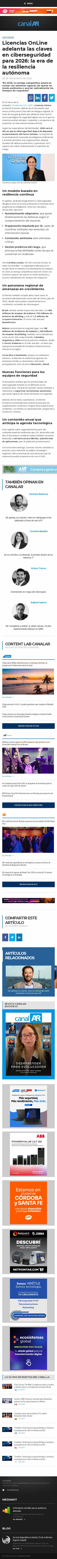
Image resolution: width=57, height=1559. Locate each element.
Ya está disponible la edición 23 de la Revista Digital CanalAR (32, 1539)
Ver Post (16, 1548)
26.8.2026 (21, 1390)
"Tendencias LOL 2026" (22, 105)
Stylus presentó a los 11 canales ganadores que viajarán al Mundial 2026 (27, 705)
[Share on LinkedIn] (38, 98)
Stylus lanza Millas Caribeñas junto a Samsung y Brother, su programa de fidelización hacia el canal (24, 664)
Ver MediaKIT (18, 1519)
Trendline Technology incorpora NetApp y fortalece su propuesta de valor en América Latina (34, 1429)
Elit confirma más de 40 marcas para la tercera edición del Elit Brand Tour (28, 822)
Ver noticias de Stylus (28, 726)
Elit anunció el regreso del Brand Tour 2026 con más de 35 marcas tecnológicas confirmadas (27, 873)
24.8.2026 (21, 1404)
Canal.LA (44, 1377)
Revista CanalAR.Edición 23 (16, 1005)
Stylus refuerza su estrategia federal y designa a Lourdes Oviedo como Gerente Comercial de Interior (27, 715)
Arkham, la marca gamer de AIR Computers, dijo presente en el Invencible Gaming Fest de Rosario (26, 743)
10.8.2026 (21, 1433)
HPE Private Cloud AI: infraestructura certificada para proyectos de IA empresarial (27, 794)
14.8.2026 (21, 1418)
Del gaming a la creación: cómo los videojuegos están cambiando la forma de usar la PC (28, 992)
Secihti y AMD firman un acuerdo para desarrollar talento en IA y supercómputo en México (33, 1400)
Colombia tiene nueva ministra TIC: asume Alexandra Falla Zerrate (30, 1414)
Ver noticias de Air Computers (28, 805)
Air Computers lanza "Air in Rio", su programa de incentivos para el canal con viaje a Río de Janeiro (26, 784)
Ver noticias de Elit (28, 884)
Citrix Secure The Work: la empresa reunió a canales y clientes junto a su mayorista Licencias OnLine (34, 1385)
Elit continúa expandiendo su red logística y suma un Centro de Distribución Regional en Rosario (26, 863)
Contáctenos (13, 1490)
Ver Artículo (6, 697)
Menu (30, 3)
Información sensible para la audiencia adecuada (29, 1509)
